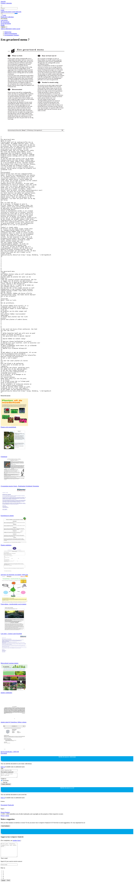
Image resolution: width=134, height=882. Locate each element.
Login (2, 10)
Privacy (3, 815)
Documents (4, 805)
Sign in (3, 767)
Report (3, 812)
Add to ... (3, 27)
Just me (5, 782)
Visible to (3, 778)
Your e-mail (4, 858)
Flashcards (4, 17)
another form (17, 840)
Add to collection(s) (6, 29)
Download (4, 753)
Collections (10, 17)
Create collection (5, 784)
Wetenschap (7, 32)
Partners (7, 812)
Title (2, 768)
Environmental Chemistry (11, 35)
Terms (7, 815)
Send (8, 880)
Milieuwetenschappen (10, 33)
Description (7, 772)
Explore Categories (6, 3)
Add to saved (16, 29)
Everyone (6, 780)
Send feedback (5, 826)
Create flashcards (16, 11)
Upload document (6, 11)
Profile (3, 25)
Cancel (3, 880)
